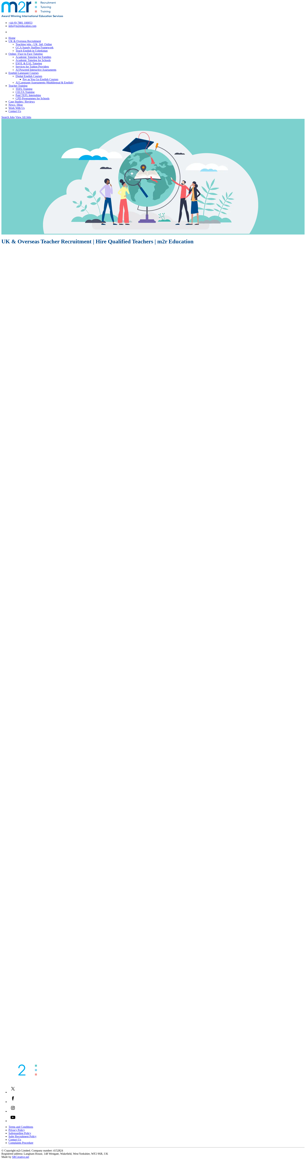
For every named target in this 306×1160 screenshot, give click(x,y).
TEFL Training (24, 88)
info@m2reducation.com (22, 25)
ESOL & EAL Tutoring (29, 63)
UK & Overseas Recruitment (24, 41)
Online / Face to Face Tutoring (25, 53)
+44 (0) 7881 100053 (20, 22)
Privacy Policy (16, 1130)
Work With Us (16, 107)
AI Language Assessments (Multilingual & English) (44, 82)
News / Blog (15, 104)
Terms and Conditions (20, 1126)
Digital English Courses (29, 76)
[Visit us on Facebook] (12, 1101)
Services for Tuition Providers (32, 66)
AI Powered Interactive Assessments (36, 69)
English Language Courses (23, 72)
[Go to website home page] (32, 16)
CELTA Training (25, 92)
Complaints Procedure (20, 1142)
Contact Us (14, 111)
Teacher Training (17, 85)
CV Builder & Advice (15, 1052)
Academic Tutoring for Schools (33, 60)
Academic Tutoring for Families (33, 57)
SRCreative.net (20, 1156)
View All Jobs (23, 117)
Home (11, 37)
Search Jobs (8, 117)
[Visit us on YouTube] (12, 1120)
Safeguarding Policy (19, 1133)
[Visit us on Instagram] (12, 1111)
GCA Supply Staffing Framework (34, 47)
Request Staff (10, 667)
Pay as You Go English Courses (40, 79)
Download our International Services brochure (28, 1058)
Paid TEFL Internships (28, 95)
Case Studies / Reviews (21, 101)
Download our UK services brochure (23, 1062)
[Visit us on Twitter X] (12, 1092)
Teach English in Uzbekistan (32, 50)
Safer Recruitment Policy (22, 1136)
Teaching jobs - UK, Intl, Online (34, 44)
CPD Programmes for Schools (32, 98)
